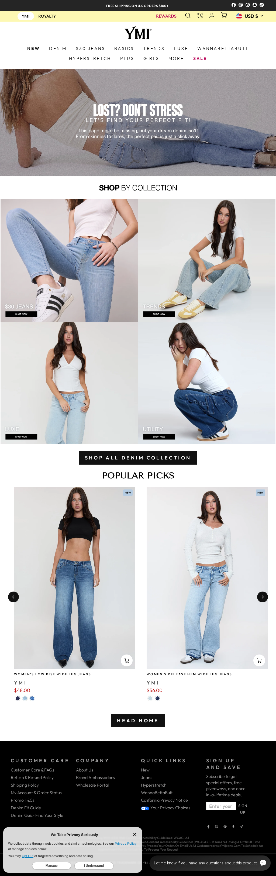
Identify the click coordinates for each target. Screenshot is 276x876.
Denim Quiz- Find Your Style (37, 815)
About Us (84, 770)
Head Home (138, 720)
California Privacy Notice (164, 800)
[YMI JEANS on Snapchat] (233, 827)
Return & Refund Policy (32, 777)
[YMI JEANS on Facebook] (208, 827)
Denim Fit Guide (26, 807)
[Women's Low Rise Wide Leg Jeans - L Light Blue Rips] (24, 698)
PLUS (127, 58)
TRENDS (154, 48)
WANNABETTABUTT (223, 48)
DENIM (58, 48)
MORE (176, 58)
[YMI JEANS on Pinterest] (225, 827)
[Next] (262, 597)
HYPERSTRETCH (90, 58)
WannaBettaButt (156, 792)
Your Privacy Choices (170, 807)
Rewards (166, 16)
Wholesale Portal (92, 785)
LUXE (181, 48)
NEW (33, 48)
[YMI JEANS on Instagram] (217, 827)
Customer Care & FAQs (32, 770)
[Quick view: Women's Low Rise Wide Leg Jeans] (127, 660)
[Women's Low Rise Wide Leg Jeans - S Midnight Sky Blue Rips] (17, 698)
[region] (138, 5)
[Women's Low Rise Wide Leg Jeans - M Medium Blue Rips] (32, 698)
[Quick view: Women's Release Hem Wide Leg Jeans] (259, 660)
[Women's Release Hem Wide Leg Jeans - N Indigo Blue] (157, 698)
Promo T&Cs (22, 800)
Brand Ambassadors (95, 777)
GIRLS (151, 58)
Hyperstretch (154, 785)
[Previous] (13, 597)
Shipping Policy (25, 785)
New (145, 770)
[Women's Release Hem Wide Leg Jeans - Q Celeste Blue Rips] (150, 698)
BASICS (124, 48)
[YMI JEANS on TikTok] (242, 827)
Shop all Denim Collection (138, 458)
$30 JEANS (90, 48)
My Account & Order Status (36, 792)
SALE (200, 58)
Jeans (146, 777)
